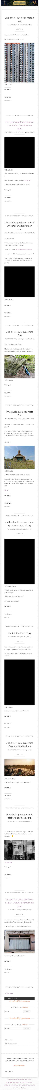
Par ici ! (6, 490)
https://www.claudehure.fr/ (24, 249)
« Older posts (9, 993)
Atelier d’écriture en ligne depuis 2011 (19, 1082)
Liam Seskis (8, 862)
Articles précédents (11, 998)
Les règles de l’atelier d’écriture (19, 1079)
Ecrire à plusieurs (28, 1085)
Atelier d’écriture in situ (12, 1085)
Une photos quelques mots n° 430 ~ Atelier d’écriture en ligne (19, 902)
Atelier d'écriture (27, 115)
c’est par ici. (27, 180)
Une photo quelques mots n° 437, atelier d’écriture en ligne (19, 125)
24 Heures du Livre (20, 1088)
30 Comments (30, 132)
